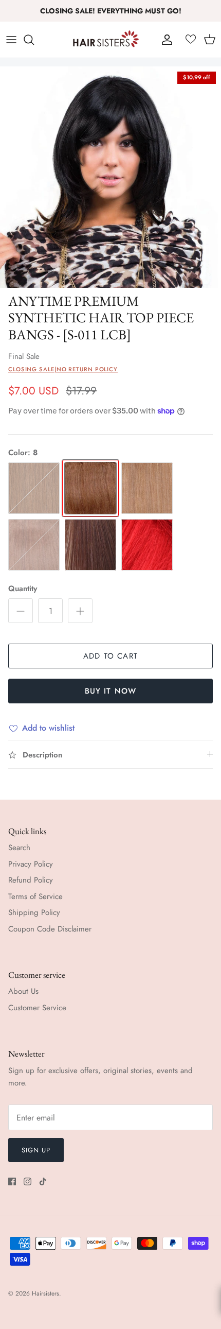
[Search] (34, 39)
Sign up (36, 1150)
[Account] (164, 39)
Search (19, 847)
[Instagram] (27, 1181)
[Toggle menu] (11, 39)
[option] (110, 177)
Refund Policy (30, 880)
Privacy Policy (30, 864)
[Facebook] (12, 1181)
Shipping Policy (34, 912)
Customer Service (37, 1007)
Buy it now (111, 691)
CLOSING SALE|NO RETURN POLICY (63, 369)
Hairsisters (45, 1293)
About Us (23, 991)
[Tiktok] (43, 1181)
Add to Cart (110, 656)
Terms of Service (35, 896)
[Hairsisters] (105, 40)
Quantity (22, 588)
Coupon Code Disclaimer (49, 929)
